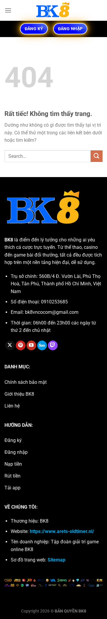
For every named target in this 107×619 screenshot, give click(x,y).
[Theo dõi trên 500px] (42, 345)
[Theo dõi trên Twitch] (53, 345)
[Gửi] (97, 156)
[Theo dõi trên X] (10, 345)
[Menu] (8, 10)
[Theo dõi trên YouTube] (31, 345)
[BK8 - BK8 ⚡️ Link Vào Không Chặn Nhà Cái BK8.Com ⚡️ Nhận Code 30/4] (53, 10)
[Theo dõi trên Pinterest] (21, 345)
